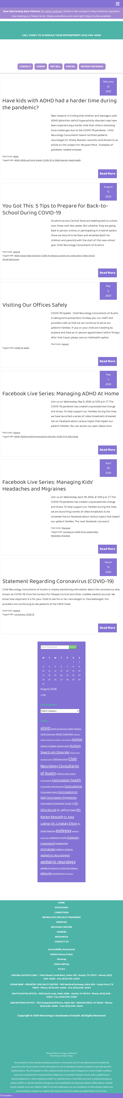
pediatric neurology (58, 862)
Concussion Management (52, 786)
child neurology (60, 759)
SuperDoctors (58, 873)
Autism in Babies (48, 746)
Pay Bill (55, 66)
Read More (107, 173)
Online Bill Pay (61, 964)
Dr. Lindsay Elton (74, 255)
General (16, 252)
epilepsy (63, 830)
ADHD (15, 156)
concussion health (66, 780)
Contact (25, 66)
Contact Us (62, 942)
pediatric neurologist (55, 855)
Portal (70, 66)
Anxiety (39, 160)
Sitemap (61, 959)
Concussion (45, 780)
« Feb (43, 695)
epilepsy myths (58, 838)
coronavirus (68, 532)
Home (61, 903)
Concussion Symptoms (61, 797)
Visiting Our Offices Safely (34, 305)
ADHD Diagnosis (47, 734)
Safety (26, 348)
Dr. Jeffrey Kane (66, 810)
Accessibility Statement (61, 949)
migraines (65, 535)
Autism (23, 255)
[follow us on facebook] (50, 26)
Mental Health (75, 160)
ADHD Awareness (59, 729)
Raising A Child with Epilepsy (65, 868)
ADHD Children (74, 729)
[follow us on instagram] (57, 26)
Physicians (61, 907)
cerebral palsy (46, 759)
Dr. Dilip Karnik (72, 436)
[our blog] (65, 26)
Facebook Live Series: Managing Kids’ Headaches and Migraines (47, 486)
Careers (61, 932)
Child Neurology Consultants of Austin (59, 766)
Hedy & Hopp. (67, 1055)
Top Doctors (69, 874)
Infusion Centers (61, 927)
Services (61, 922)
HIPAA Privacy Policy (61, 954)
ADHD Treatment (64, 734)
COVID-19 (47, 160)
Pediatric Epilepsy (64, 849)
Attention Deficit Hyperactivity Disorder (38, 436)
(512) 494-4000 (57, 988)
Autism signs (63, 746)
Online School (88, 255)
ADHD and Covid (27, 160)
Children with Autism (66, 774)
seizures (46, 873)
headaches (56, 535)
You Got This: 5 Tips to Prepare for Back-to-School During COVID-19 (55, 209)
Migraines (66, 528)
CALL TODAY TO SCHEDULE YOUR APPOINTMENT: (61, 35)
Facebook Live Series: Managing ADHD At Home (60, 393)
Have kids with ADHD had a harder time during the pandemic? (59, 104)
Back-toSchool (33, 255)
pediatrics (45, 868)
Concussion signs (48, 792)
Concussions (73, 786)
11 (49, 671)
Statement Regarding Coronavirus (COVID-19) (58, 581)
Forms (40, 66)
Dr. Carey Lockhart (51, 11)
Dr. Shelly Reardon (60, 160)
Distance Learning (58, 255)
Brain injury (75, 752)
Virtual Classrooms (10, 259)
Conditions (61, 912)
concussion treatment (52, 803)
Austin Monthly (66, 740)
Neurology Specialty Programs (61, 917)
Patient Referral (92, 66)
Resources (61, 937)
